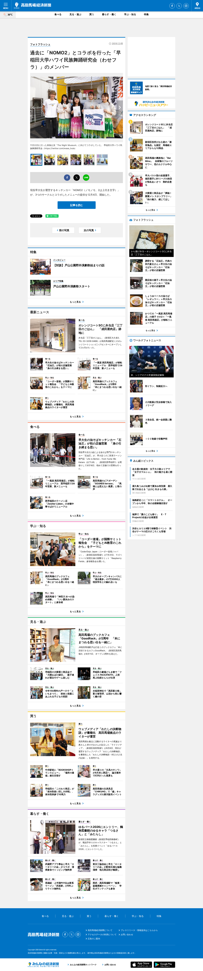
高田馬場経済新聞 (32, 5)
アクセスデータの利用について (102, 934)
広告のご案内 (94, 938)
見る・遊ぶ (75, 14)
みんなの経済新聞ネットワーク (43, 964)
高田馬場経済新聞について (100, 930)
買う (91, 14)
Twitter (179, 6)
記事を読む (76, 205)
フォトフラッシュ (40, 44)
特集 (146, 14)
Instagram (186, 6)
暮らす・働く (109, 14)
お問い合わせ (127, 934)
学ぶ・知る (130, 14)
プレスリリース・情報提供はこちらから (139, 930)
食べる (58, 14)
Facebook (172, 6)
